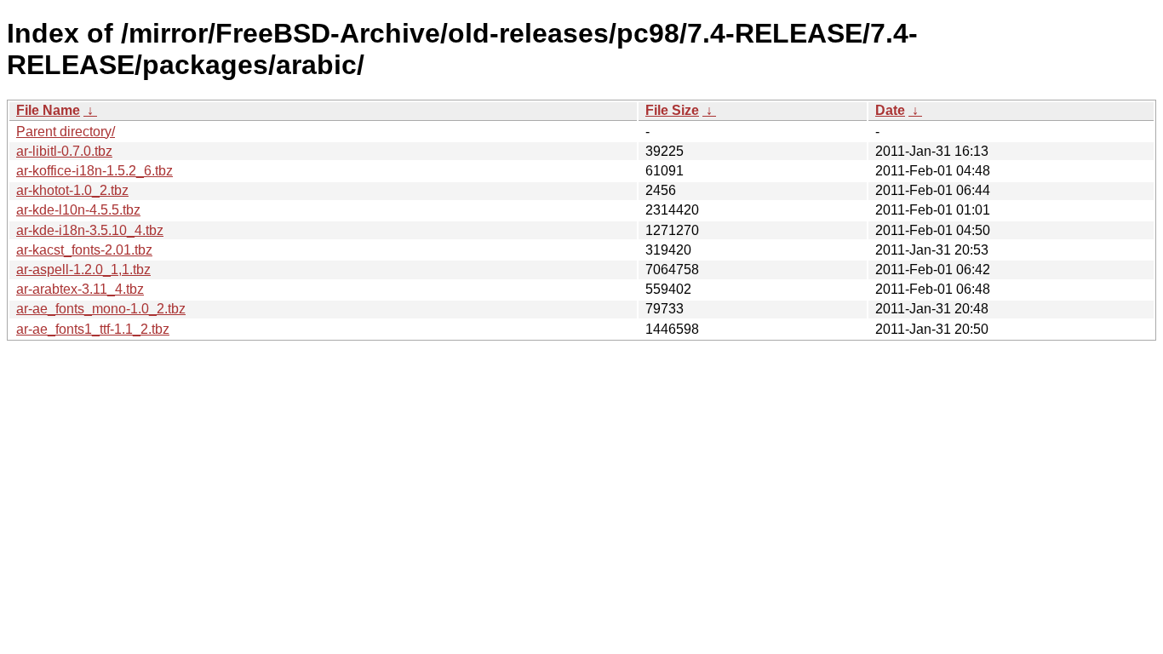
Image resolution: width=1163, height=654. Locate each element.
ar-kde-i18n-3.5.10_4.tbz (89, 230)
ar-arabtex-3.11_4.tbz (80, 289)
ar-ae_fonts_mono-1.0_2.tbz (101, 308)
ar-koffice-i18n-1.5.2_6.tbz (94, 171)
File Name (48, 110)
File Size (672, 110)
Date (890, 110)
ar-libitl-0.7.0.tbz (64, 151)
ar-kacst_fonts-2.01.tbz (84, 250)
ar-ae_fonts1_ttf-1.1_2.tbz (92, 329)
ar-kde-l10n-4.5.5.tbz (78, 210)
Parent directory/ (65, 131)
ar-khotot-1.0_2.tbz (72, 190)
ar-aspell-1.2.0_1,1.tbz (83, 269)
